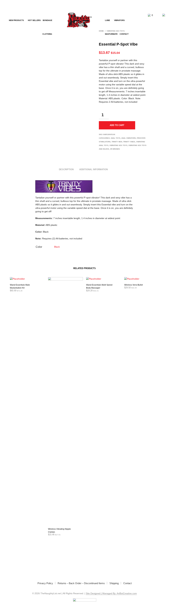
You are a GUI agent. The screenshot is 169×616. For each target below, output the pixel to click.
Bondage (47, 20)
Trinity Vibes (129, 142)
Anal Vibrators (128, 138)
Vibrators (119, 20)
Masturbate (111, 34)
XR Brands (115, 149)
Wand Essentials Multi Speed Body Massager (99, 286)
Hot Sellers (34, 20)
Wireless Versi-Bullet (133, 285)
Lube (107, 20)
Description (66, 169)
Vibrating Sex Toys (118, 145)
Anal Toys (115, 138)
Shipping (114, 583)
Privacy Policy (45, 583)
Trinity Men (117, 142)
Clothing (47, 34)
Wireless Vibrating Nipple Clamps (59, 530)
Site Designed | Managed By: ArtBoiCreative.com (111, 593)
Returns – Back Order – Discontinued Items (81, 583)
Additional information (93, 169)
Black (57, 246)
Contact (124, 34)
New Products (16, 20)
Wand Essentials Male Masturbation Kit (20, 286)
